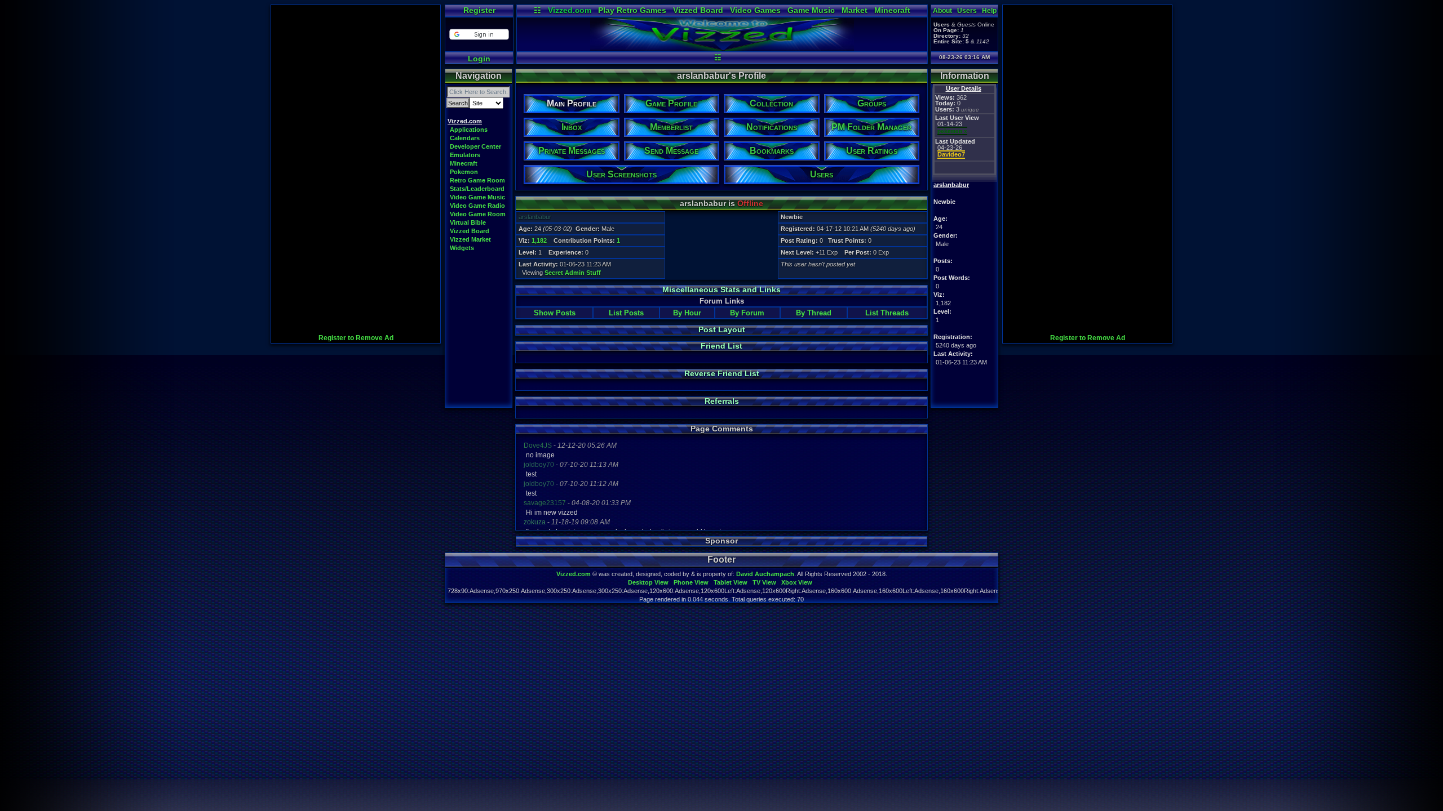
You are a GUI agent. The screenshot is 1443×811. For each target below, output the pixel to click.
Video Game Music (477, 197)
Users (967, 11)
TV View (764, 582)
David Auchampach (765, 574)
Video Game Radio (477, 205)
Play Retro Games (632, 10)
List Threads (887, 313)
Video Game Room (478, 214)
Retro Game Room (477, 180)
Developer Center (475, 146)
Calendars (465, 138)
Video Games (755, 10)
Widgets (462, 247)
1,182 (539, 240)
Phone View (691, 582)
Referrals (722, 401)
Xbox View (796, 582)
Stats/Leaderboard (477, 188)
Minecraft (892, 10)
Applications (469, 129)
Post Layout (721, 329)
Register (479, 10)
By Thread (813, 313)
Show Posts (555, 313)
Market (854, 10)
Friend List (721, 345)
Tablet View (730, 582)
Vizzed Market (470, 239)
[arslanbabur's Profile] (722, 48)
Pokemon (464, 171)
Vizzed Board (698, 10)
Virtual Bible (468, 222)
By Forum (747, 313)
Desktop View (648, 582)
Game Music (811, 10)
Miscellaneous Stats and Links (721, 289)
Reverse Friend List (721, 373)
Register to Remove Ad (355, 338)
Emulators (465, 154)
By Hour (687, 313)
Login (479, 58)
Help (989, 11)
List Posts (626, 313)
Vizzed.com (569, 10)
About (942, 11)
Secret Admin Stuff (573, 272)
